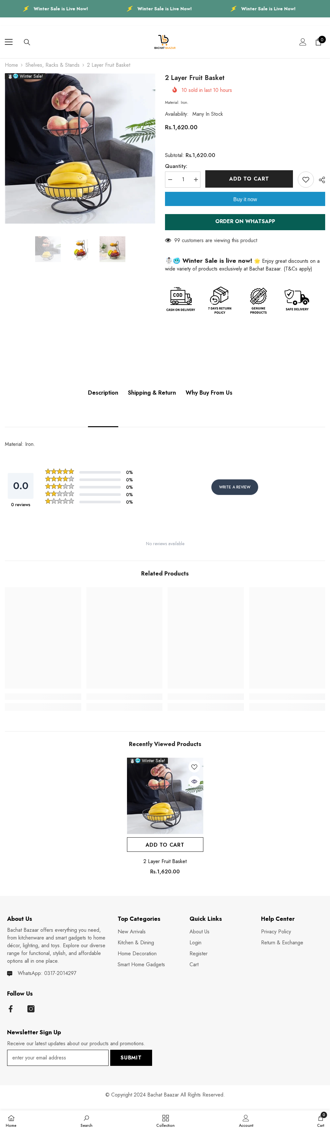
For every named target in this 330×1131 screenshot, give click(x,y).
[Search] (27, 42)
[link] (43, 696)
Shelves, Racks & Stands (52, 65)
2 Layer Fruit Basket (165, 861)
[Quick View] (194, 781)
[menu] (9, 42)
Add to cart (249, 178)
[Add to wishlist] (306, 180)
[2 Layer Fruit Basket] (165, 796)
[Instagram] (31, 1009)
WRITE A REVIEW (234, 487)
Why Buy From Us (209, 392)
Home (11, 65)
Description (103, 392)
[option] (80, 148)
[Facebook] (10, 1009)
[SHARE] (319, 180)
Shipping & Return (152, 392)
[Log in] (302, 41)
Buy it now (245, 199)
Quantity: (176, 166)
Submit (131, 1057)
